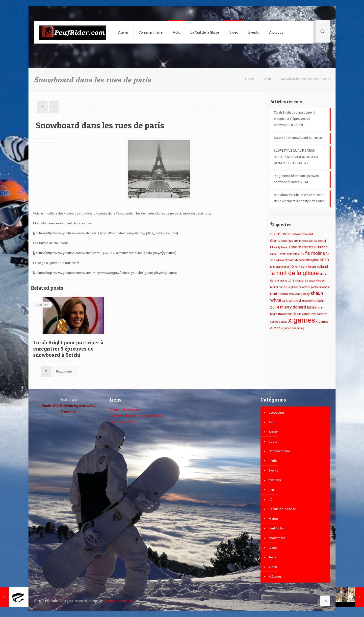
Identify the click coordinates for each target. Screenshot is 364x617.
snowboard (291, 300)
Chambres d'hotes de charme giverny (135, 416)
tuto (299, 314)
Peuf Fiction (279, 294)
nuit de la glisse (288, 287)
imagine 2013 (317, 260)
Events (273, 470)
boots (273, 441)
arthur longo (301, 240)
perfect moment (320, 287)
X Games (275, 576)
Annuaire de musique (124, 409)
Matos (273, 519)
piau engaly (295, 294)
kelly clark (301, 266)
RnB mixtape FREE (123, 422)
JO (271, 499)
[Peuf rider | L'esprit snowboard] (72, 32)
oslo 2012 (304, 287)
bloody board (280, 247)
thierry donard (293, 307)
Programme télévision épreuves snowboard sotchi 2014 (296, 179)
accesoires (277, 412)
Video (273, 567)
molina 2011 (287, 280)
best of (322, 240)
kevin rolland (318, 266)
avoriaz (313, 240)
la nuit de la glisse (294, 273)
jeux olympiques (279, 266)
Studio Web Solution (118, 601)
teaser (273, 547)
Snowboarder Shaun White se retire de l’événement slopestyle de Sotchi (299, 198)
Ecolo (273, 461)
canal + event (278, 254)
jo (292, 266)
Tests (272, 557)
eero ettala (293, 254)
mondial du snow (305, 280)
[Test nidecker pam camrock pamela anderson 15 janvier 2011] (350, 597)
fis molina (315, 253)
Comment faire (279, 451)
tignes (312, 307)
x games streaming (292, 328)
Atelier (273, 432)
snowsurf (307, 301)
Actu (267, 79)
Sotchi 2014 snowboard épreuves (298, 138)
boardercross (303, 246)
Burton (322, 247)
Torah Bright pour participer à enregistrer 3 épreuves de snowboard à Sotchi (68, 348)
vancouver (309, 314)
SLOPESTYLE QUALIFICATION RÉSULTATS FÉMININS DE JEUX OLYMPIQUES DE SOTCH (296, 157)
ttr (294, 313)
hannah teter (296, 260)
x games (301, 320)
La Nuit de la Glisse (282, 509)
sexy (306, 294)
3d (271, 234)
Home (249, 79)
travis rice (285, 314)
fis (302, 253)
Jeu (271, 490)
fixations (275, 480)
